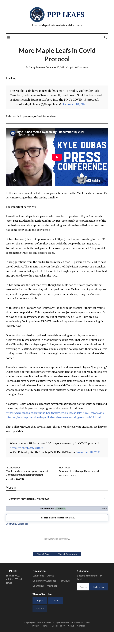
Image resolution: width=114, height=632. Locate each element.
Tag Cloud (65, 580)
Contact (81, 625)
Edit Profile (38, 575)
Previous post (14, 467)
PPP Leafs (65, 14)
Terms (45, 625)
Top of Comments (67, 554)
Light (40, 600)
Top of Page (43, 554)
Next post (64, 467)
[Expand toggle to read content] (103, 498)
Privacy (35, 625)
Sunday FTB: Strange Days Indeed (79, 471)
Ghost (87, 622)
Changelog (38, 585)
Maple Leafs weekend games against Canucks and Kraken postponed (27, 472)
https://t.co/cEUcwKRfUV (26, 448)
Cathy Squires (35, 67)
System (40, 608)
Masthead (52, 585)
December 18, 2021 (74, 104)
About (50, 575)
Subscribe (99, 587)
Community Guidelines (44, 580)
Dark (55, 600)
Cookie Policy (58, 625)
